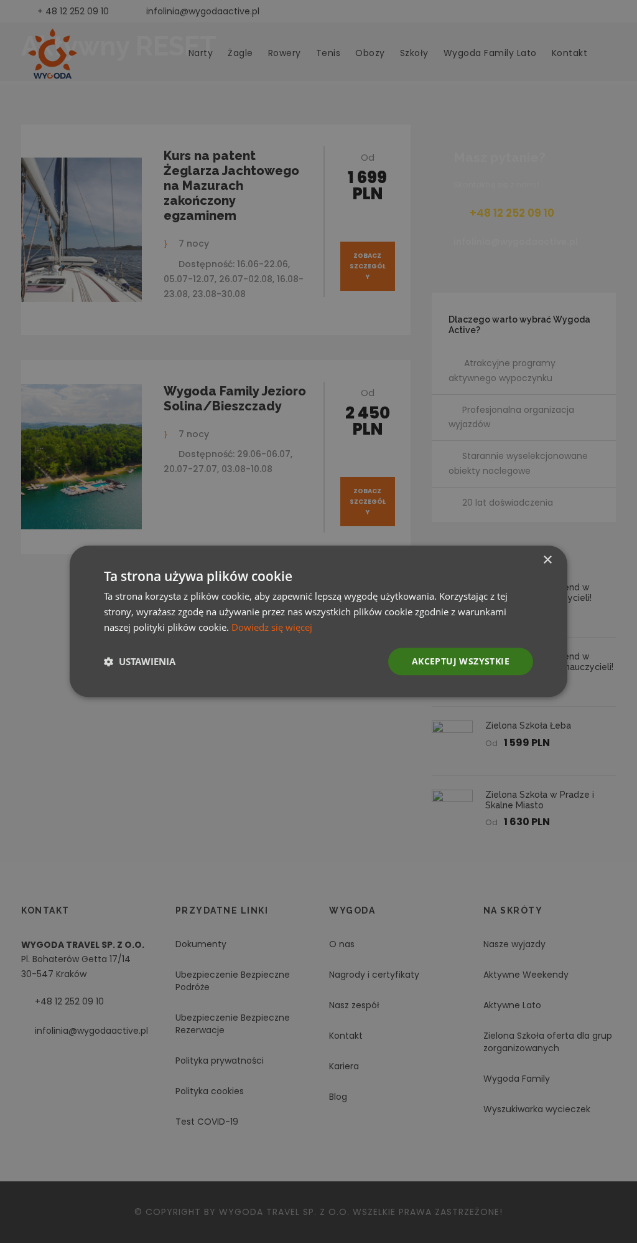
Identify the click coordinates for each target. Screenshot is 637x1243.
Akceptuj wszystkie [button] (460, 661)
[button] (139, 661)
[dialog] (318, 621)
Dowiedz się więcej (271, 627)
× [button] (547, 560)
